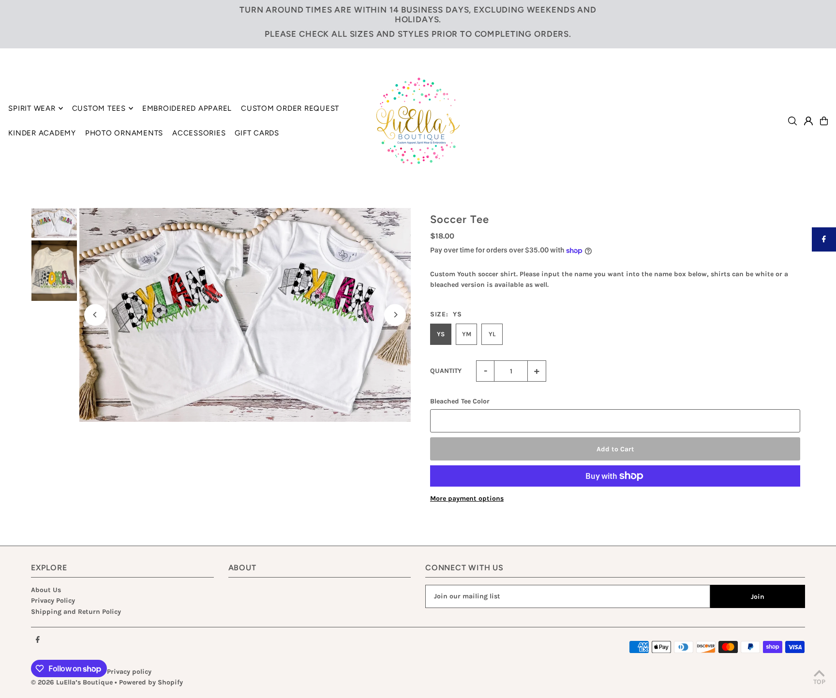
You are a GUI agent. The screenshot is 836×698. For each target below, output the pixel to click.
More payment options (467, 498)
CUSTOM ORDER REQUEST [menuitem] (290, 108)
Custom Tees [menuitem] (99, 108)
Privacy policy (129, 672)
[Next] (395, 315)
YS (441, 334)
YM (466, 334)
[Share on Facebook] (824, 239)
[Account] (808, 121)
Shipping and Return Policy (76, 612)
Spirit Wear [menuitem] (31, 108)
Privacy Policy (53, 600)
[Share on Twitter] (824, 264)
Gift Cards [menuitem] (257, 133)
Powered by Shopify (151, 682)
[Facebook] (38, 640)
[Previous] (95, 315)
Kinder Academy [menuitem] (42, 133)
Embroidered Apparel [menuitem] (187, 108)
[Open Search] (792, 121)
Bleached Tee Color (460, 401)
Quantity (446, 371)
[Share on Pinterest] (824, 288)
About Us (46, 590)
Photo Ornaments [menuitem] (124, 133)
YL (492, 334)
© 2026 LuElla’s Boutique (72, 682)
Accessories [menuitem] (198, 133)
